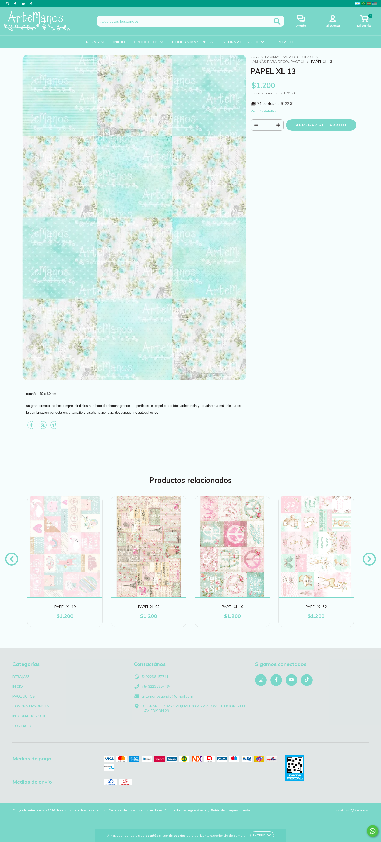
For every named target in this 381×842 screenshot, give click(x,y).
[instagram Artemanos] (8, 3)
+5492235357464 (156, 686)
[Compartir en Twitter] (43, 427)
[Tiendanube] (352, 811)
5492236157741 (155, 676)
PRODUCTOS (147, 42)
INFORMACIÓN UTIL (241, 42)
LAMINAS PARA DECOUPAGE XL (278, 61)
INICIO (119, 42)
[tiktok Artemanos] (30, 3)
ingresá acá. (197, 810)
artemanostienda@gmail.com (167, 696)
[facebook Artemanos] (15, 3)
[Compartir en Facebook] (31, 427)
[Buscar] (277, 21)
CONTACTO (284, 42)
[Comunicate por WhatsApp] (372, 831)
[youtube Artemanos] (23, 3)
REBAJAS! (95, 42)
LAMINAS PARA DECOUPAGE (289, 57)
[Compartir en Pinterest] (54, 427)
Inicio (255, 57)
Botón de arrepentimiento (230, 810)
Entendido (262, 835)
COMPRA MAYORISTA (192, 42)
